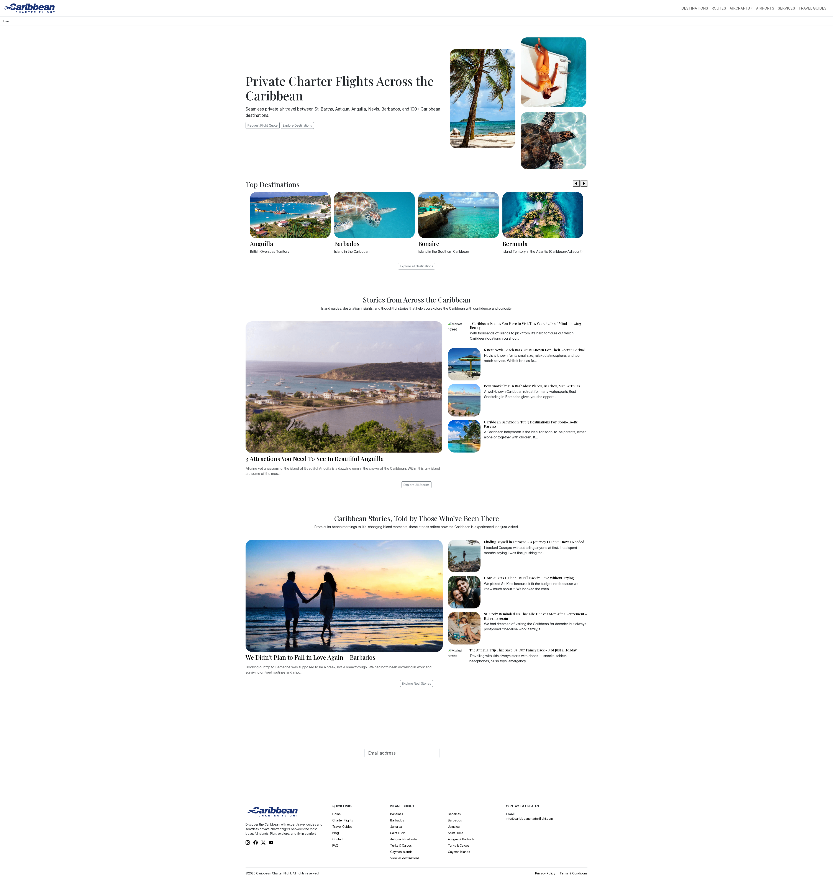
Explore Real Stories (416, 683)
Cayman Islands (401, 852)
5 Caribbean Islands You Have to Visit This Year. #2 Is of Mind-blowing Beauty (525, 325)
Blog (335, 833)
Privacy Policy (545, 873)
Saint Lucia (397, 833)
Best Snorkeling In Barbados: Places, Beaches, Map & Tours (532, 386)
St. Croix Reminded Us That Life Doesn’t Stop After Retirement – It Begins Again (535, 616)
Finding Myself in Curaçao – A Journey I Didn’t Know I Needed (534, 542)
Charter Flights (342, 820)
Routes (719, 8)
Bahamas (396, 814)
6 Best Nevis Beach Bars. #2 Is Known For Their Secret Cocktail (534, 350)
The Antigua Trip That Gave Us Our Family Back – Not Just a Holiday (523, 650)
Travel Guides (812, 8)
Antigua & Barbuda (403, 839)
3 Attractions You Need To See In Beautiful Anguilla (315, 458)
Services (786, 8)
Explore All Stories (416, 485)
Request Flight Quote (263, 125)
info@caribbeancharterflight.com (529, 818)
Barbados (397, 820)
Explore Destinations (297, 125)
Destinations (694, 8)
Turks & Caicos (401, 845)
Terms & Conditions (573, 873)
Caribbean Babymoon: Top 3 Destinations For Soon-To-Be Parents (531, 424)
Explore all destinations (416, 266)
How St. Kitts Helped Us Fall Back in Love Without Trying (529, 578)
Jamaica (396, 826)
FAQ (335, 845)
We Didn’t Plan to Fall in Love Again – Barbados (310, 657)
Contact (337, 839)
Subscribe (455, 753)
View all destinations (404, 858)
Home (336, 814)
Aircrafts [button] (740, 8)
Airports (765, 8)
